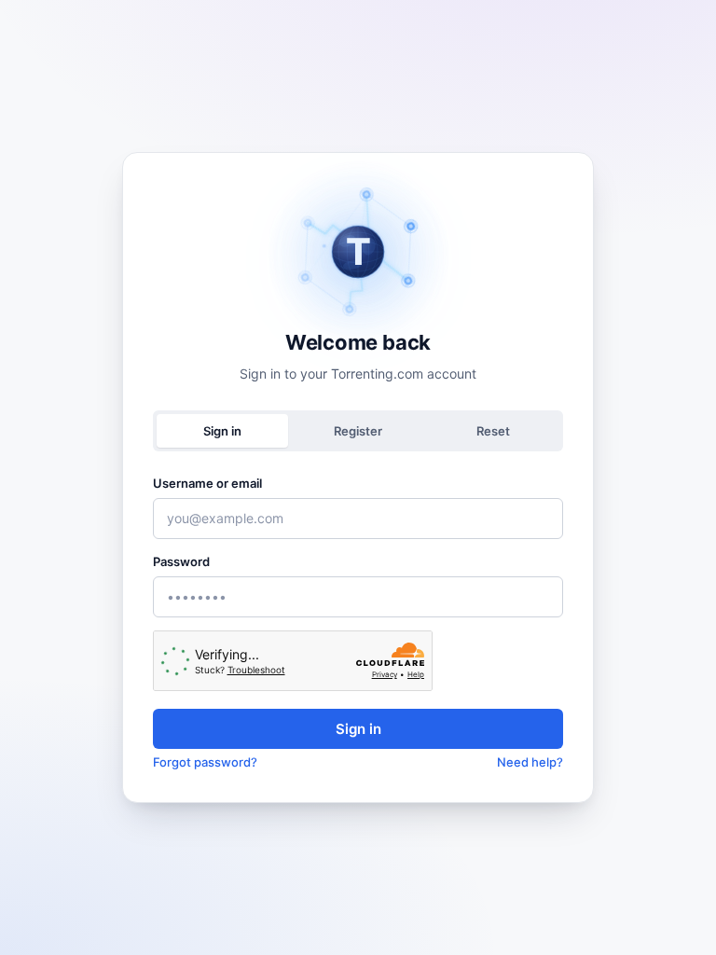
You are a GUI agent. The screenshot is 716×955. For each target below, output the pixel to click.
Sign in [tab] (222, 430)
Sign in (358, 729)
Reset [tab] (493, 430)
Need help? (530, 761)
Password (181, 561)
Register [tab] (358, 430)
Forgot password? (205, 761)
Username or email (207, 483)
